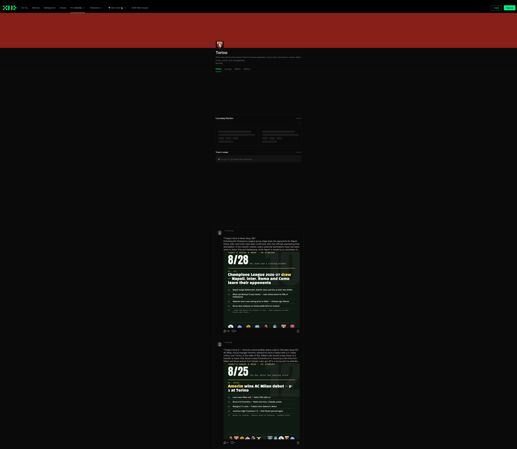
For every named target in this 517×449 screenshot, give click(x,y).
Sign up (509, 8)
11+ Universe (76, 8)
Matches (36, 8)
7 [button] (227, 441)
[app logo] (9, 8)
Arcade (63, 8)
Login (496, 8)
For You (24, 8)
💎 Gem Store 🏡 (115, 8)
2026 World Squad (140, 8)
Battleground (49, 8)
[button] (24, 8)
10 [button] (228, 330)
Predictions (95, 8)
